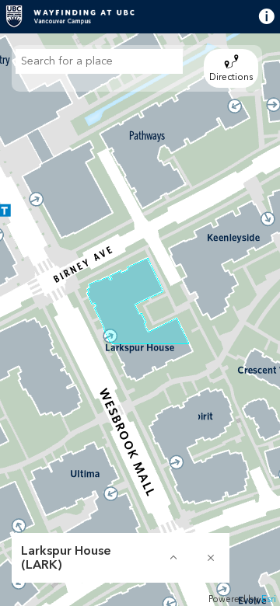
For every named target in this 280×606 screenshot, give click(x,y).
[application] (140, 319)
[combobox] (99, 61)
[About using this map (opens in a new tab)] (254, 16)
